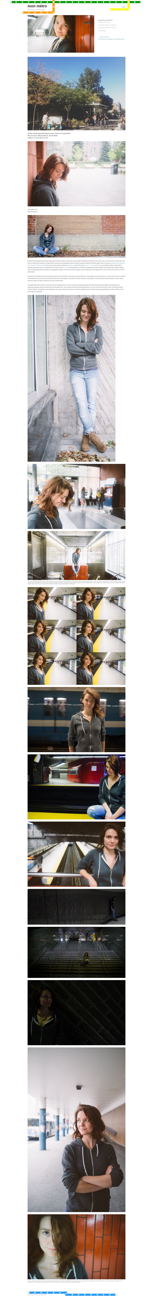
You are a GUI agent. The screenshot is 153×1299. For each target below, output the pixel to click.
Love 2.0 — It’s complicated (92, 265)
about (123, 7)
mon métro (37, 6)
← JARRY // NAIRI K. (103, 37)
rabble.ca (71, 265)
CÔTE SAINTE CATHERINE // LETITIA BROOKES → (111, 39)
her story (65, 267)
